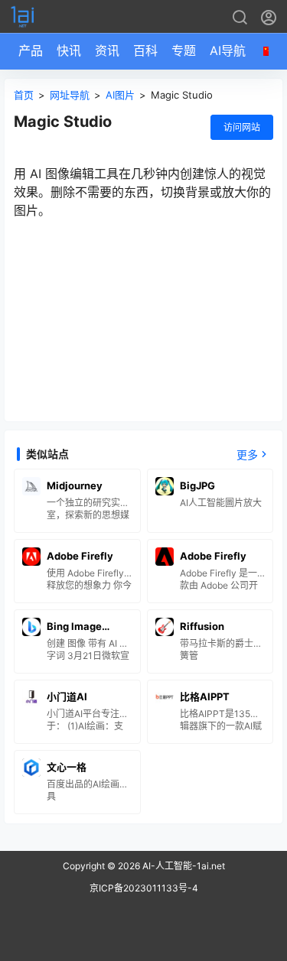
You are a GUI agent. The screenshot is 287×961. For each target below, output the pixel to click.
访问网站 (241, 127)
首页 (24, 95)
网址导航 (70, 95)
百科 (145, 50)
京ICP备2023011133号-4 (144, 888)
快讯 (69, 50)
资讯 (107, 50)
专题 (183, 50)
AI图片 (120, 95)
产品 (30, 50)
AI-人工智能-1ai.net (182, 866)
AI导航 (228, 50)
